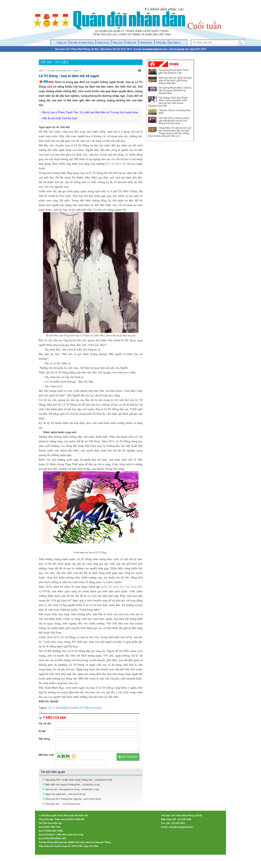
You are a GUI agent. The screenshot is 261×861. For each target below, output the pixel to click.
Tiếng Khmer (145, 43)
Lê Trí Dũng (55, 707)
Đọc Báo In (174, 43)
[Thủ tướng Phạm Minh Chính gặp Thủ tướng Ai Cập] (152, 72)
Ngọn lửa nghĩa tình (65, 794)
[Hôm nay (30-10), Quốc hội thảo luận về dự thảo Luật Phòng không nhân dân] (152, 79)
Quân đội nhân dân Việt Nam (119, 586)
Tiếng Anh (117, 43)
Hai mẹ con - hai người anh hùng (72, 789)
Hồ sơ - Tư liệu (55, 62)
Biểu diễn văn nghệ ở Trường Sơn (72, 784)
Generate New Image (74, 756)
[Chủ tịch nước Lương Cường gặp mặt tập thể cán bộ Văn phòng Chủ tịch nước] (152, 120)
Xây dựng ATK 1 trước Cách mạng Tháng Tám (78, 779)
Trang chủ (62, 43)
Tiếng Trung (103, 43)
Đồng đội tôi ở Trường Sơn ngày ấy (73, 798)
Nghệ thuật (69, 707)
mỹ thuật (96, 707)
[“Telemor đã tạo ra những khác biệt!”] (152, 112)
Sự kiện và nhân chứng (82, 43)
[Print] (139, 70)
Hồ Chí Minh (113, 163)
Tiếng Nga (161, 43)
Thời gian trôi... (62, 803)
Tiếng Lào (131, 43)
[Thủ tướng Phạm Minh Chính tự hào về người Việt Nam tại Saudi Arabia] (152, 89)
